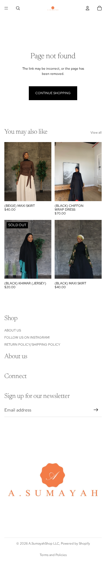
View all (96, 132)
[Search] (18, 8)
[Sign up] (96, 410)
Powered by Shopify (75, 543)
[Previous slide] (6, 25)
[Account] (87, 8)
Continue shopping (53, 93)
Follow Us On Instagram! (27, 337)
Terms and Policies (53, 555)
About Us (12, 330)
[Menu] (6, 8)
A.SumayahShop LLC (44, 543)
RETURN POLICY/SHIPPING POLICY (32, 344)
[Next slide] (100, 25)
